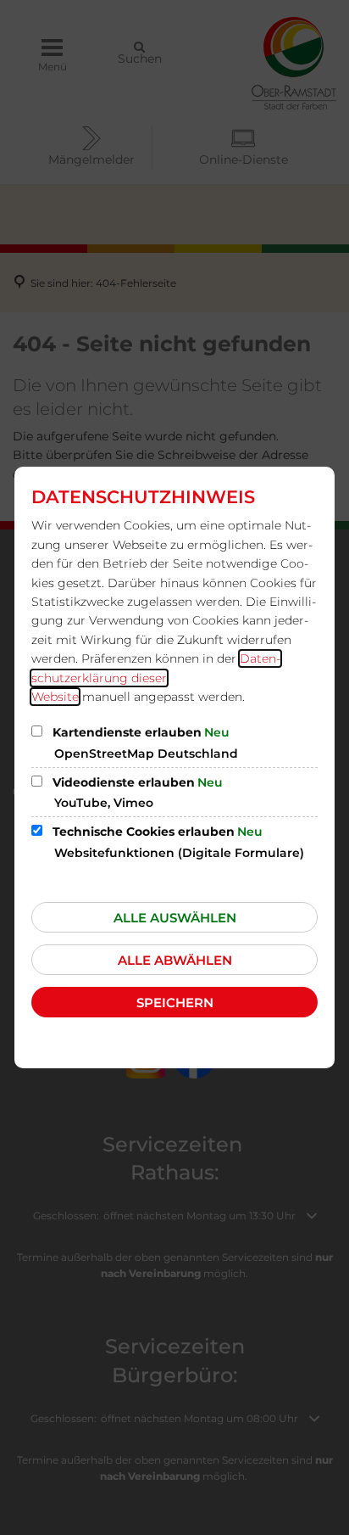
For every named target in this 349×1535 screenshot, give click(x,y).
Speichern (174, 1002)
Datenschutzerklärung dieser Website (155, 677)
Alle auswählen (175, 918)
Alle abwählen (175, 960)
